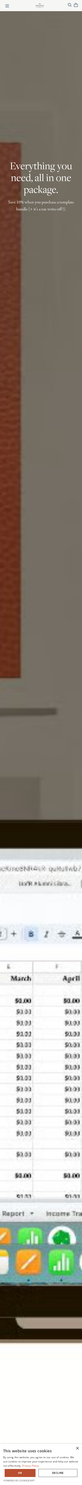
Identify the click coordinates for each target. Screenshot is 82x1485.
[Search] (70, 5)
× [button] (77, 1448)
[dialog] (41, 1464)
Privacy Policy (30, 1466)
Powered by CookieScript (19, 1480)
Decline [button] (58, 1473)
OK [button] (20, 1473)
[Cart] (77, 5)
